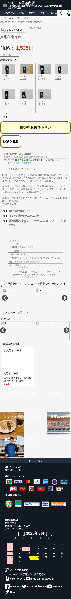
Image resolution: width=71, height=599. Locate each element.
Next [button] (64, 298)
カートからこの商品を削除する (18, 163)
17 (20, 553)
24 (20, 557)
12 (38, 548)
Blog (13, 592)
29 (62, 557)
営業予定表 (11, 522)
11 (29, 548)
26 (37, 557)
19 (38, 553)
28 (54, 557)
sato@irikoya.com (42, 578)
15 (62, 548)
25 (28, 557)
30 (12, 561)
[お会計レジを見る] (11, 141)
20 (46, 553)
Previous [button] (5, 298)
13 (46, 548)
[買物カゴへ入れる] (35, 127)
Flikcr (43, 586)
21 (54, 553)
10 (20, 548)
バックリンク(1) (8, 312)
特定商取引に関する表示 (17, 525)
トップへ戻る (35, 460)
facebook (15, 586)
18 (28, 553)
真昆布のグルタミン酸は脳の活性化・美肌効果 (17, 378)
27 (46, 557)
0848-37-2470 (17, 578)
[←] (21, 533)
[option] (35, 30)
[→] (49, 533)
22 (62, 553)
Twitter (30, 586)
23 (12, 557)
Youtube (57, 586)
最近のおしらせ (13, 470)
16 (12, 553)
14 (54, 548)
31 (20, 561)
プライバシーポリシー (16, 528)
